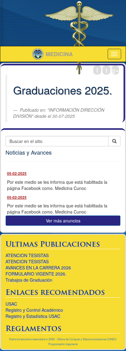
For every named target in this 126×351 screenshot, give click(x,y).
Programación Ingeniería (63, 344)
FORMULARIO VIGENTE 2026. (36, 274)
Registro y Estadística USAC (33, 316)
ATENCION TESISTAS (27, 255)
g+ (115, 70)
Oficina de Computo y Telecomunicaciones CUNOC (87, 339)
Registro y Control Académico (34, 310)
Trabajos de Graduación (29, 280)
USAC (11, 304)
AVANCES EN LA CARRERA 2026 (38, 267)
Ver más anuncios (63, 221)
